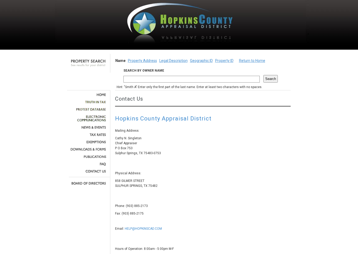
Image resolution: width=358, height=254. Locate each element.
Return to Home (252, 61)
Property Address (142, 61)
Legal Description (173, 61)
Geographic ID (201, 61)
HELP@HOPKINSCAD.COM (143, 228)
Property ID (224, 61)
